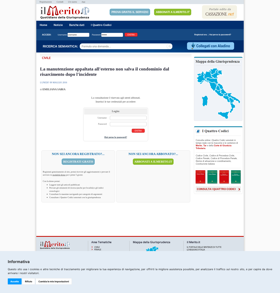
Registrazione (46, 2)
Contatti (60, 2)
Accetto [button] (14, 281)
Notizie (58, 25)
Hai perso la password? (220, 35)
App (83, 2)
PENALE (97, 249)
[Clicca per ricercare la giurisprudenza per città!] (218, 119)
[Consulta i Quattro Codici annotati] (218, 183)
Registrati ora (200, 35)
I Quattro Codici (101, 25)
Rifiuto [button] (28, 281)
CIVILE (97, 247)
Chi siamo (72, 2)
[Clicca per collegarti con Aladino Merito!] (210, 49)
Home (43, 25)
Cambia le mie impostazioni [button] (53, 281)
